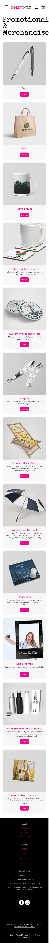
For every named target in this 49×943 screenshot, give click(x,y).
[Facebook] (21, 902)
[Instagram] (27, 902)
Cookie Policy (24, 828)
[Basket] (43, 7)
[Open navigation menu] (6, 7)
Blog (25, 853)
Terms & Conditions (24, 836)
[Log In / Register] (36, 7)
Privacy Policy (24, 832)
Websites (24, 863)
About (24, 849)
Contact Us (24, 858)
